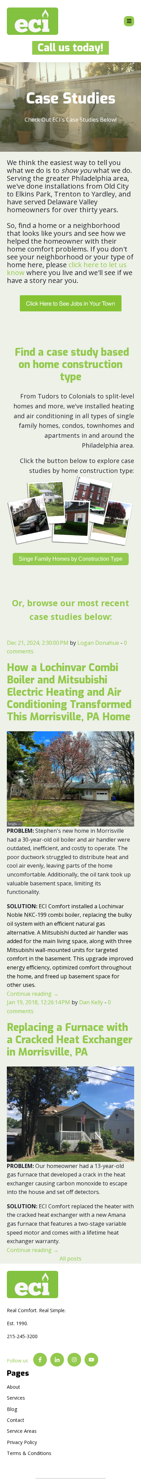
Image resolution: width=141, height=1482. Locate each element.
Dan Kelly (91, 1002)
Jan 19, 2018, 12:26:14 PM (38, 1002)
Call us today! (67, 48)
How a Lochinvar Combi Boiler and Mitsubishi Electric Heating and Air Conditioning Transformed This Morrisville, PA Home (69, 692)
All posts (70, 1258)
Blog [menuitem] (12, 1409)
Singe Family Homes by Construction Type (71, 559)
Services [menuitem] (16, 1398)
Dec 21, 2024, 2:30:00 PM (37, 643)
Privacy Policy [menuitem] (22, 1442)
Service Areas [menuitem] (22, 1431)
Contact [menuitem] (15, 1420)
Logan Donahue (98, 643)
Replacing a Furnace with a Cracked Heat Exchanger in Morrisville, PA (69, 1040)
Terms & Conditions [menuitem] (29, 1453)
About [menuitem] (13, 1387)
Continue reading (33, 993)
